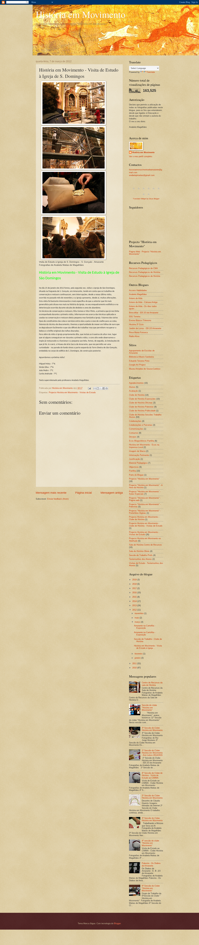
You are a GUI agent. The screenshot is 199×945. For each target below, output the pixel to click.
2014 (134, 601)
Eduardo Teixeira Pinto (139, 361)
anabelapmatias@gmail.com (142, 175)
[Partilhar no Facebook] (103, 388)
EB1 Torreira (134, 316)
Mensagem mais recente (51, 492)
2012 (134, 610)
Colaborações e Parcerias (140, 425)
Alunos (132, 387)
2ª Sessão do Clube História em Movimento (152, 796)
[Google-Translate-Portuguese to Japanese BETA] (153, 190)
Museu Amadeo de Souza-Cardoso (144, 369)
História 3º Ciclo (136, 324)
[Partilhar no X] (100, 388)
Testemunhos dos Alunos (140, 559)
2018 (134, 584)
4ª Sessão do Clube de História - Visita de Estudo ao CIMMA (152, 775)
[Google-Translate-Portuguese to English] (158, 190)
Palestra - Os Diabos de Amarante (151, 864)
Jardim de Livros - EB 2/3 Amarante (145, 328)
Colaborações (135, 421)
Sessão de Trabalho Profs (141, 555)
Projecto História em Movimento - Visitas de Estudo (72, 392)
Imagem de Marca (137, 451)
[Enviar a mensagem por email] (94, 388)
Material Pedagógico (138, 463)
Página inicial (83, 492)
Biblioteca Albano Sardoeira (141, 357)
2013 (134, 605)
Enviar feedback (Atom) (58, 499)
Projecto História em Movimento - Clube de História (144, 518)
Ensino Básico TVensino (140, 320)
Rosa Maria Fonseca (138, 332)
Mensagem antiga (112, 492)
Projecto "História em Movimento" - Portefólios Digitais (145, 512)
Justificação (134, 459)
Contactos (133, 433)
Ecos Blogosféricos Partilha (141, 441)
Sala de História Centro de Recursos (145, 545)
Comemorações (136, 429)
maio (137, 618)
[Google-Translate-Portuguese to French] (138, 190)
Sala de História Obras (139, 551)
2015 (134, 597)
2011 (134, 663)
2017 (134, 588)
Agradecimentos (136, 383)
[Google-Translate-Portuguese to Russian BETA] (143, 196)
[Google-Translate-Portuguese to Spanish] (148, 196)
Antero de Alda (135, 298)
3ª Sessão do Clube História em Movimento (152, 729)
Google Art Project (137, 365)
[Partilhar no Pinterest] (106, 388)
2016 (134, 592)
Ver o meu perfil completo (140, 156)
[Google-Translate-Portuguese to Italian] (148, 190)
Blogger (117, 923)
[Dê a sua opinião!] (97, 388)
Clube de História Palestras (141, 407)
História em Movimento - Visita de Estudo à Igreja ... (148, 647)
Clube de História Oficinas (141, 403)
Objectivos (134, 467)
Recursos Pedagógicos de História (144, 272)
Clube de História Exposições (142, 399)
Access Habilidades (138, 290)
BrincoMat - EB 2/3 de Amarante (143, 312)
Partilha (132, 471)
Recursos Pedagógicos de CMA (143, 268)
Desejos (132, 437)
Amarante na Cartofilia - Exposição (144, 627)
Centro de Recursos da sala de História (152, 683)
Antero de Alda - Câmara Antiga (143, 302)
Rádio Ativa (134, 336)
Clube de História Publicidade (142, 410)
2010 (134, 668)
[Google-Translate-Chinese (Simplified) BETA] (133, 190)
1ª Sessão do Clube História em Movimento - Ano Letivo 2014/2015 (152, 752)
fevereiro (139, 654)
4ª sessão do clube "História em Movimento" (150, 843)
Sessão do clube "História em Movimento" (149, 707)
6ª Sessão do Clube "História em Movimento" (151, 888)
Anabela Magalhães (138, 294)
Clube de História (136, 395)
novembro (139, 613)
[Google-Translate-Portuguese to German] (143, 190)
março (138, 622)
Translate (150, 72)
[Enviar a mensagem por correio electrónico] (89, 388)
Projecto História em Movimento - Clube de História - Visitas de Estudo (145, 524)
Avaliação (133, 391)
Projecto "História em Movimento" (144, 479)
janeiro (138, 658)
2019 (134, 579)
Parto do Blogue (136, 475)
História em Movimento (80, 14)
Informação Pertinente (139, 455)
